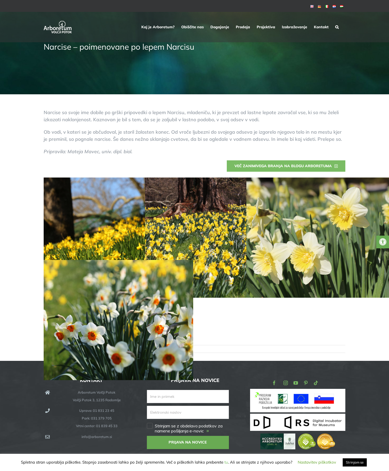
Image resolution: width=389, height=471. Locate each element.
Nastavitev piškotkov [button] (317, 462)
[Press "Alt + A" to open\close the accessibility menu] (382, 242)
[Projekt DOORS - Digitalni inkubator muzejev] (297, 416)
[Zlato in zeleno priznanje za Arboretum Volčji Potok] (316, 437)
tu (226, 462)
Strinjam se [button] (355, 462)
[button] (337, 27)
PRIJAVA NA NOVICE (188, 442)
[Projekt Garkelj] (297, 392)
